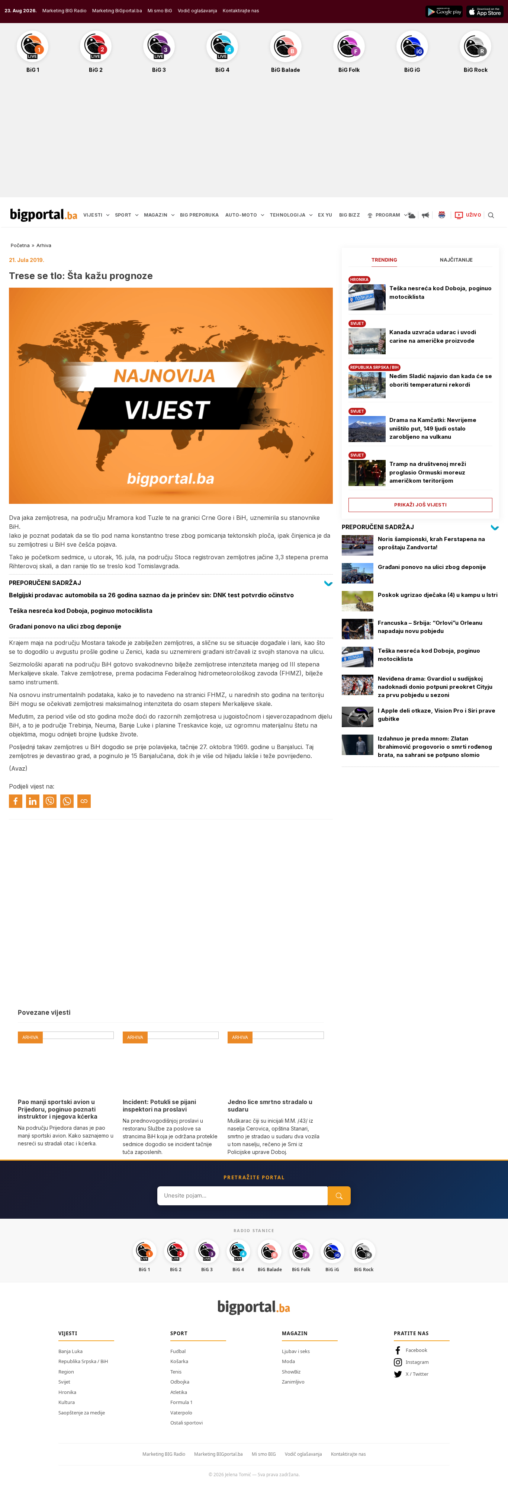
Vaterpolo (181, 1412)
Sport (179, 1333)
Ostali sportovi (186, 1422)
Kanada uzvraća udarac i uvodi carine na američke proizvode (432, 336)
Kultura (66, 1402)
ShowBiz (291, 1371)
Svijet (64, 1381)
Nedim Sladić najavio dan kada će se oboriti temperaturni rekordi (440, 380)
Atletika (178, 1392)
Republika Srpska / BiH (83, 1361)
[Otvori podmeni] (108, 215)
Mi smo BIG (264, 1454)
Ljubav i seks (296, 1351)
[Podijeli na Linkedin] (32, 801)
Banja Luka (70, 1351)
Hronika (67, 1392)
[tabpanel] (420, 391)
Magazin (295, 1333)
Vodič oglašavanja (197, 10)
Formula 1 (181, 1402)
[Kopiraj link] (84, 801)
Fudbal (178, 1351)
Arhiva (43, 245)
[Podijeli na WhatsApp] (67, 801)
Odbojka (179, 1381)
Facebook (416, 1350)
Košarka (179, 1361)
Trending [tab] (384, 260)
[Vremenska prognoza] (411, 215)
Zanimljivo (293, 1381)
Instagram (417, 1362)
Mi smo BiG (160, 10)
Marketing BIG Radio (64, 10)
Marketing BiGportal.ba (117, 10)
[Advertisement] (254, 139)
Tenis (175, 1371)
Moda (288, 1361)
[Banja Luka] (442, 215)
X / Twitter (417, 1374)
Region (66, 1371)
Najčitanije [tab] (456, 260)
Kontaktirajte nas (241, 10)
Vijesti (67, 1333)
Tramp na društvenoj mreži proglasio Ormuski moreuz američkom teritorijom (427, 472)
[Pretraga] (491, 215)
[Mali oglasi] (425, 215)
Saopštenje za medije (81, 1412)
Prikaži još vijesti (420, 505)
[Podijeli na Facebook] (15, 801)
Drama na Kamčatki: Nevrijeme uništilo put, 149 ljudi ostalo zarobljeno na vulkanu (432, 428)
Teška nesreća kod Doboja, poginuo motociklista (440, 292)
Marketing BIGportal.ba (218, 1454)
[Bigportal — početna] (43, 215)
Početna (20, 245)
